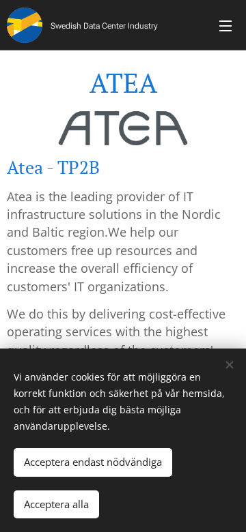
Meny (225, 25)
